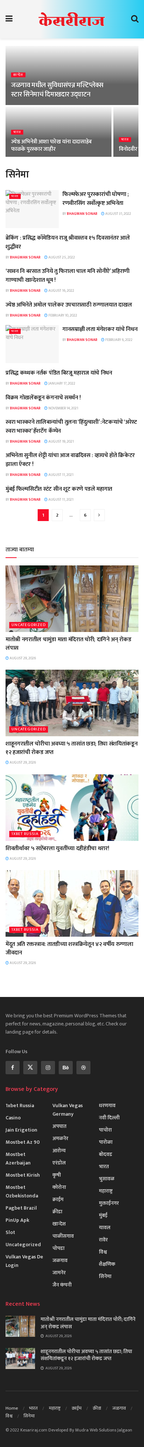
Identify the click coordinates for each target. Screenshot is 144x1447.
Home (12, 1408)
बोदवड (105, 1154)
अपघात (59, 1126)
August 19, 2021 (61, 441)
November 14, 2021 (63, 408)
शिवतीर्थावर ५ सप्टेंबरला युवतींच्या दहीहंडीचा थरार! (57, 848)
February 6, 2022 (118, 340)
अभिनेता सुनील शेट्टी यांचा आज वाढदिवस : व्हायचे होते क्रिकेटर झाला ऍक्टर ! (70, 459)
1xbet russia (24, 834)
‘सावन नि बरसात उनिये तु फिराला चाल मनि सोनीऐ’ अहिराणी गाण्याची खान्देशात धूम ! (68, 275)
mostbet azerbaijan (18, 1158)
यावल (104, 1227)
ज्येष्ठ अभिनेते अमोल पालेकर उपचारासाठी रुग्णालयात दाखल (69, 305)
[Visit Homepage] (71, 19)
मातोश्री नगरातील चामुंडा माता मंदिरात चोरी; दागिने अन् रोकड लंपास (68, 644)
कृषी (56, 1175)
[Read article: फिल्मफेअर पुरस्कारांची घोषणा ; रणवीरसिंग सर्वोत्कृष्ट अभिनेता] (32, 209)
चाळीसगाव (63, 1236)
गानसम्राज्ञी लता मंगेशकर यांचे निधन (99, 329)
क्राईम (58, 1199)
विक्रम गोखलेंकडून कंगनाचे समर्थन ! (43, 398)
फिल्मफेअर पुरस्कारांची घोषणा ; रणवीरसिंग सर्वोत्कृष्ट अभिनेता (95, 198)
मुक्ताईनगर (109, 1203)
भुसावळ (106, 1178)
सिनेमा (105, 1276)
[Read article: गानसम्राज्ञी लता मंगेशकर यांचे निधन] (32, 344)
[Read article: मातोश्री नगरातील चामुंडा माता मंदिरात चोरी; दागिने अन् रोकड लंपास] (72, 598)
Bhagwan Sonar (82, 214)
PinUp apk (17, 1220)
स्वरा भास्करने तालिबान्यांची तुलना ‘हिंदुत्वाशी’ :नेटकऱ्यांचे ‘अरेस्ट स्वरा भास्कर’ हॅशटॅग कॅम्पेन (71, 426)
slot (10, 1232)
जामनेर (59, 1272)
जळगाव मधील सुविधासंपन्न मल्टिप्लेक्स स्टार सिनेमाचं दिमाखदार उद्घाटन (57, 90)
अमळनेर (60, 1138)
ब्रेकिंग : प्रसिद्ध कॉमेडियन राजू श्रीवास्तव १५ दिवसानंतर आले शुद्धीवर (68, 242)
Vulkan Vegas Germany (67, 1109)
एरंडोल (59, 1163)
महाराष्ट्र (106, 1191)
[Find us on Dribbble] (83, 1067)
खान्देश (18, 74)
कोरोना (59, 1187)
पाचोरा (105, 1130)
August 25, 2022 (61, 257)
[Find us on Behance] (66, 1067)
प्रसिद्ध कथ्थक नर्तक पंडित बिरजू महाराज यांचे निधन (59, 373)
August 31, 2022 (117, 214)
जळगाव (60, 1260)
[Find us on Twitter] (30, 1067)
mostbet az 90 (23, 1142)
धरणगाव (107, 1105)
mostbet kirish (23, 1175)
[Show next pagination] (99, 515)
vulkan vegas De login (24, 1260)
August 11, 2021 (60, 475)
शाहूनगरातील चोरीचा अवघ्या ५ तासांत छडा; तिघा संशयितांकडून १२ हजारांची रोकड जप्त (71, 748)
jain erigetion (21, 1130)
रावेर (103, 1239)
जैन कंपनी (62, 1285)
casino (13, 1117)
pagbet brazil (21, 1208)
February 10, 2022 (62, 315)
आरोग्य (59, 1150)
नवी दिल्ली (109, 1117)
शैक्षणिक (107, 1264)
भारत (17, 132)
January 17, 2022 (61, 383)
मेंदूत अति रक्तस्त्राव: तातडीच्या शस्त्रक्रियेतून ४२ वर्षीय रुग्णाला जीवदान (69, 948)
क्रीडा (57, 1211)
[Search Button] (134, 19)
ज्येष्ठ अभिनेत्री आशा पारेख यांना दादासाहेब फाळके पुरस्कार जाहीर (51, 145)
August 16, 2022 (61, 291)
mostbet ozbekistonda (22, 1191)
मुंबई (103, 1215)
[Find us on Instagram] (48, 1067)
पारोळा (106, 1142)
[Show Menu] (9, 19)
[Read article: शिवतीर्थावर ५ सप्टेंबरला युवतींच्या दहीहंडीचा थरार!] (72, 807)
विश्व (103, 1252)
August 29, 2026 (22, 658)
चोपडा (58, 1248)
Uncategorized (28, 625)
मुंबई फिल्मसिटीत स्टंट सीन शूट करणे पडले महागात (59, 489)
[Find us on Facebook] (13, 1067)
